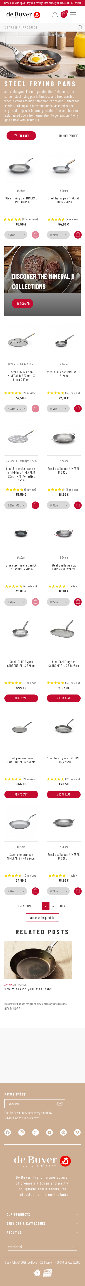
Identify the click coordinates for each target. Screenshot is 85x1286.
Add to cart (21, 698)
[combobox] (15, 235)
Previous (24, 906)
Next (63, 906)
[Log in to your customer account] (55, 14)
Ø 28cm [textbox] (11, 235)
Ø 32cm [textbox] (54, 505)
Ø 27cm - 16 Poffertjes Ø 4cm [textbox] (17, 505)
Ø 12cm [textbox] (53, 408)
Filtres (24, 135)
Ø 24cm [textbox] (54, 602)
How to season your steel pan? (28, 989)
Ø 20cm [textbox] (54, 235)
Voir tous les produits (42, 917)
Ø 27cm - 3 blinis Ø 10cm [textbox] (17, 408)
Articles (9, 985)
